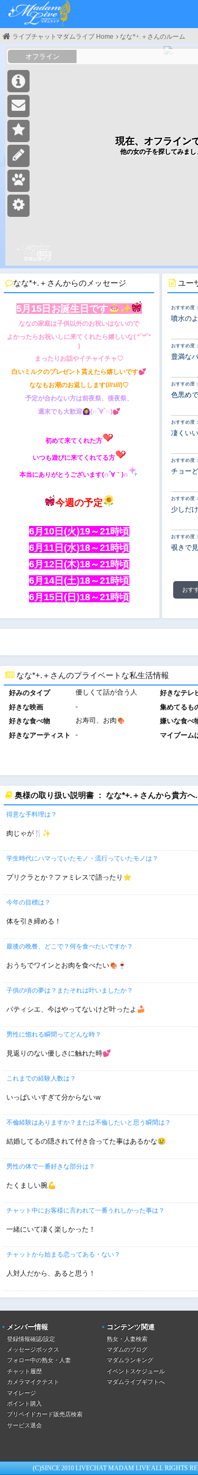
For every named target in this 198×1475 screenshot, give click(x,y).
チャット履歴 (24, 1371)
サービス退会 (24, 1425)
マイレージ (21, 1393)
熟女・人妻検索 (127, 1339)
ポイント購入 (24, 1403)
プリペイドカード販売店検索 (44, 1414)
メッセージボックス (33, 1349)
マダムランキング (130, 1360)
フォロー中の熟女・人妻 (39, 1360)
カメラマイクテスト (33, 1382)
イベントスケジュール (136, 1371)
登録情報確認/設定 (31, 1339)
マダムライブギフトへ (136, 1382)
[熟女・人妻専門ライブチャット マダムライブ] (39, 14)
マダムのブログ (127, 1349)
